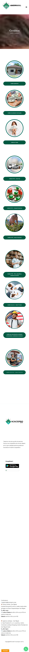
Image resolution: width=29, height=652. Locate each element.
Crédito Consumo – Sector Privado (14, 304)
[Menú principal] (26, 7)
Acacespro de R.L (6, 12)
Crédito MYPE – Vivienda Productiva (14, 208)
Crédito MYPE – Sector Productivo (15, 237)
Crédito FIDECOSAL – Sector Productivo (14, 372)
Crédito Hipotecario (14, 83)
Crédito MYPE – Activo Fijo (14, 178)
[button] (26, 649)
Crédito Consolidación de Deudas (14, 112)
